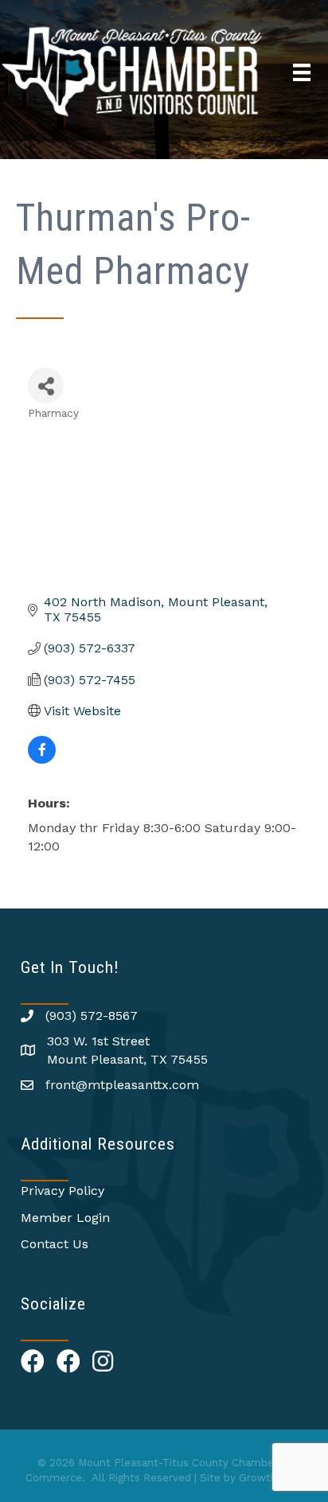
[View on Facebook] (42, 759)
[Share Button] (46, 385)
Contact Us (54, 1243)
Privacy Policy (62, 1190)
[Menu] (301, 72)
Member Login (65, 1217)
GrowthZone (271, 1478)
